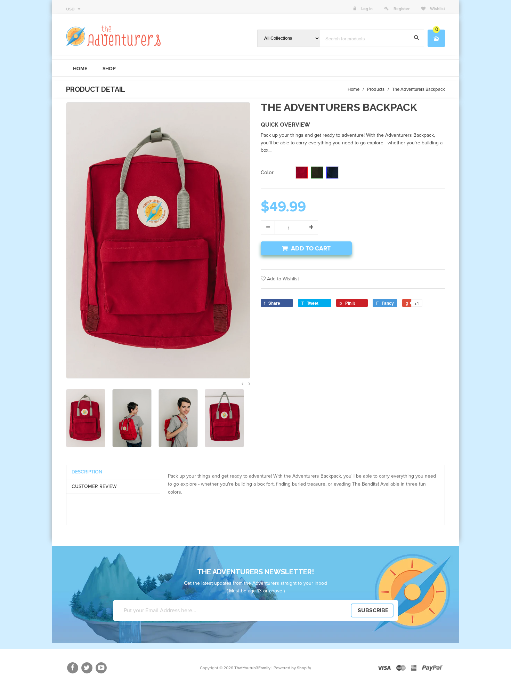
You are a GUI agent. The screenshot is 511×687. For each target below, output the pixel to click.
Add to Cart (311, 248)
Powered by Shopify (292, 667)
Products (375, 89)
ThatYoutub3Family (252, 667)
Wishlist (437, 8)
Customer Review (94, 486)
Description (87, 472)
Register (401, 8)
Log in (367, 8)
